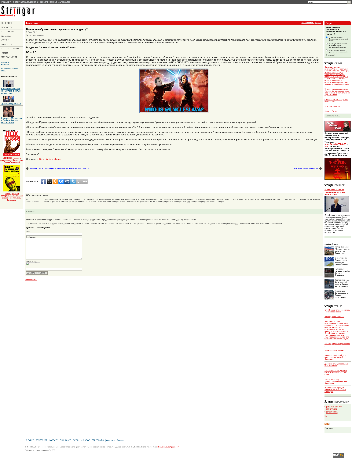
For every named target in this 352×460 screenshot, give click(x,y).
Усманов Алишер (332, 413)
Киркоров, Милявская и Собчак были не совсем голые (11, 120)
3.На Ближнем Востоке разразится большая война (338, 51)
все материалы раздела (311, 23)
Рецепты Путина (331, 111)
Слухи (76, 440)
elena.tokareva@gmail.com (168, 447)
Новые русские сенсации (334, 317)
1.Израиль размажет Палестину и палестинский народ (338, 38)
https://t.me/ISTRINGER (335, 144)
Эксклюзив (65, 440)
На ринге (29, 440)
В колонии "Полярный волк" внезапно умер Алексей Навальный (335, 357)
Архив (3, 70)
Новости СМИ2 (31, 280)
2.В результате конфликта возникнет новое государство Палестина (338, 45)
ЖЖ (326, 146)
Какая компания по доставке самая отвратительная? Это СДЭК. (335, 372)
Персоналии (98, 440)
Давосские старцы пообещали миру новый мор (336, 365)
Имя (28, 232)
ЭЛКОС (52, 450)
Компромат (41, 440)
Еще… (326, 416)
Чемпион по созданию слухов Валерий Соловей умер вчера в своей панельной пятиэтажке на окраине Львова (337, 92)
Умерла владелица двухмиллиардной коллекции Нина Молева (335, 381)
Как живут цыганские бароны (306, 168)
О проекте (5, 62)
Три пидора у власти (11, 103)
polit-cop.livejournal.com (49, 159)
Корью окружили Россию (333, 350)
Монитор (85, 440)
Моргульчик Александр (334, 406)
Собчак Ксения (331, 409)
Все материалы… (333, 116)
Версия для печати (36, 35)
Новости (53, 440)
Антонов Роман (331, 411)
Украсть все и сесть (332, 106)
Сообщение (31, 237)
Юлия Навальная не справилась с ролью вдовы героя (334, 192)
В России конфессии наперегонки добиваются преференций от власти (59, 168)
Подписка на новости (9, 68)
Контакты (5, 64)
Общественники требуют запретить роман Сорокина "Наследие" (335, 390)
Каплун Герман (331, 408)
